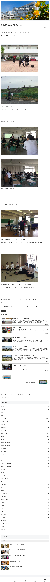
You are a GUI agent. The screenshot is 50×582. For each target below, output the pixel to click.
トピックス (4, 310)
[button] (48, 397)
